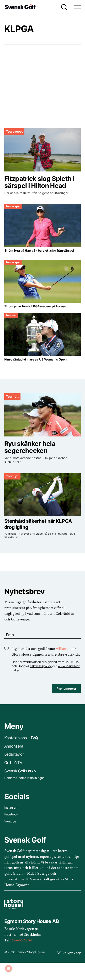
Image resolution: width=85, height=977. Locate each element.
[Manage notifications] (8, 968)
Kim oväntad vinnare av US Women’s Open (35, 359)
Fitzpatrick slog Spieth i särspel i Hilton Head (39, 182)
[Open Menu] (77, 7)
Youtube (10, 821)
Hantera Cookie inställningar (24, 778)
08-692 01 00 (22, 940)
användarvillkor (69, 666)
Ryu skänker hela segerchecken (29, 447)
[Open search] (63, 7)
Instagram (11, 807)
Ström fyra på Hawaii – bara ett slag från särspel (39, 250)
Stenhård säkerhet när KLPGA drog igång (38, 524)
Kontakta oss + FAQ (21, 737)
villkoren (63, 648)
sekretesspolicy (41, 666)
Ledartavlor (14, 754)
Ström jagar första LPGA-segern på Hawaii (35, 306)
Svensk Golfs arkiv (20, 771)
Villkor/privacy (69, 952)
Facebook (11, 814)
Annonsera (13, 746)
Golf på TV (13, 762)
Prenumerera (66, 688)
